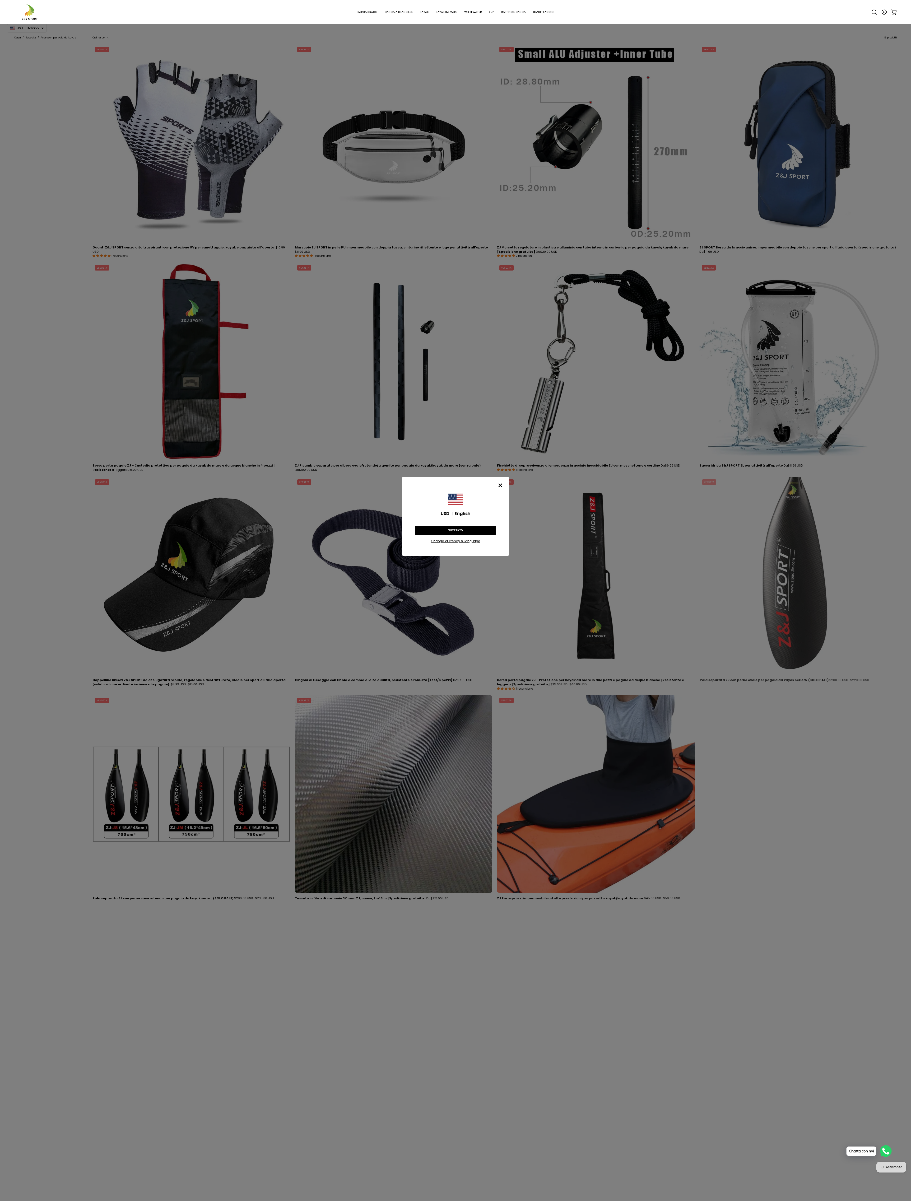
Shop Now (455, 530)
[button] (367, 12)
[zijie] (29, 12)
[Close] (500, 485)
